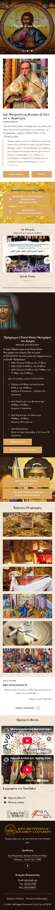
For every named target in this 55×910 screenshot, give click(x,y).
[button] (47, 260)
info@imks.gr (30, 880)
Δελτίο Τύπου (27, 276)
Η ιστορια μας (27, 30)
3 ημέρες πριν (27, 280)
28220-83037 (30, 887)
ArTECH (46, 904)
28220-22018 (30, 883)
